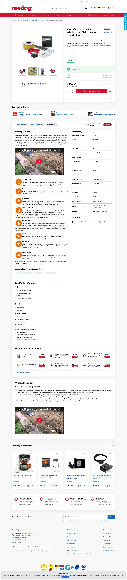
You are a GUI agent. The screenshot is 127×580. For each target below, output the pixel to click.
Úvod (13, 20)
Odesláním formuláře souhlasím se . (86, 521)
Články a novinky (108, 547)
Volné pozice (71, 547)
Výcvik (18, 20)
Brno (68, 77)
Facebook (36, 551)
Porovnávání (92, 2)
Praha (68, 75)
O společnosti (71, 543)
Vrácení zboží (107, 533)
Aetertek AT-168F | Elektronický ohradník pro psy (23, 476)
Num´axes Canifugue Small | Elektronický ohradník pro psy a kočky (103, 477)
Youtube (26, 551)
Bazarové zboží (107, 540)
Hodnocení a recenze (109, 550)
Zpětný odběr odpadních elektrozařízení (79, 554)
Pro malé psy (39, 273)
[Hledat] (53, 8)
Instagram (46, 551)
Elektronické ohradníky (37, 20)
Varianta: (70, 56)
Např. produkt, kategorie (62, 8)
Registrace (102, 2)
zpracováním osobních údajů (97, 521)
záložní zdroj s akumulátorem (49, 215)
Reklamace (70, 537)
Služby (55, 2)
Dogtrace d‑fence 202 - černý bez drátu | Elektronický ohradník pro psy (76, 477)
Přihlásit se (111, 2)
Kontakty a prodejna (73, 533)
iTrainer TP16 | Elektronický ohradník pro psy (48, 476)
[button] (54, 46)
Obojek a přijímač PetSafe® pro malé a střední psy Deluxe (94, 365)
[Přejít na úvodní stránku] (22, 8)
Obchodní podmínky (73, 550)
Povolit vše (65, 577)
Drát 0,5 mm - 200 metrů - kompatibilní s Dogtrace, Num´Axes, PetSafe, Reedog (95, 356)
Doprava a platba (47, 2)
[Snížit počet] (72, 92)
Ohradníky (25, 20)
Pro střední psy (51, 273)
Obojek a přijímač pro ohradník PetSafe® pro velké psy (61, 365)
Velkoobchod (107, 543)
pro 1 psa (70, 60)
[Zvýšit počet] (72, 90)
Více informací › (71, 49)
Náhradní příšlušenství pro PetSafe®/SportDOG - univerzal (62, 356)
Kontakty (39, 2)
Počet (69, 91)
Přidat (42, 356)
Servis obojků (107, 537)
